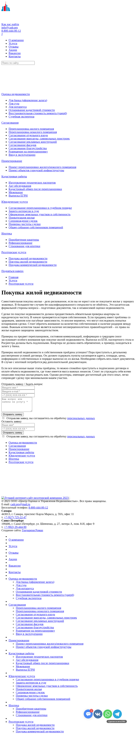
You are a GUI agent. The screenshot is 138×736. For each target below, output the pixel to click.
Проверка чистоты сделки (25, 224)
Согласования (10, 122)
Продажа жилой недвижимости (28, 258)
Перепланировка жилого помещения (31, 128)
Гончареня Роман (32, 530)
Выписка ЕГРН (18, 195)
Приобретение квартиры (24, 239)
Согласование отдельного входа (28, 135)
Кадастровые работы (14, 176)
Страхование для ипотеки (24, 246)
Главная (13, 277)
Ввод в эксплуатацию (22, 154)
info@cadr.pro (9, 27)
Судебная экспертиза (21, 116)
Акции (13, 49)
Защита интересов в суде (24, 211)
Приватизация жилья (21, 217)
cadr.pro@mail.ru (20, 504)
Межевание (16, 192)
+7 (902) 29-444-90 (15, 527)
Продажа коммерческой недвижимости (33, 264)
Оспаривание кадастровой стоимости (32, 110)
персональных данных (81, 418)
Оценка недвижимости (15, 94)
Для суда (14, 103)
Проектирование (11, 160)
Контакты (15, 56)
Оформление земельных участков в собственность (39, 214)
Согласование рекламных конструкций (33, 141)
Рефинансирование (20, 242)
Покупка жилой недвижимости (28, 261)
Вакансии (15, 53)
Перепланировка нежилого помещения (33, 132)
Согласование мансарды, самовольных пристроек (39, 138)
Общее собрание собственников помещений (36, 227)
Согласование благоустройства (28, 148)
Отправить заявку (12, 414)
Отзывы (14, 46)
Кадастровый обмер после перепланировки (35, 189)
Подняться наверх (12, 271)
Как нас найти (10, 24)
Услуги (13, 43)
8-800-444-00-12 (11, 30)
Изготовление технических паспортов (32, 182)
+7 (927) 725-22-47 (15, 517)
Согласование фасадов (22, 145)
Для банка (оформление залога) (28, 100)
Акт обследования (20, 185)
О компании (16, 40)
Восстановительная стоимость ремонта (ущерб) (38, 113)
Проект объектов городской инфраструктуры (36, 170)
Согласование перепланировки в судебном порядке (40, 207)
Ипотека (6, 233)
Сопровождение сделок (23, 220)
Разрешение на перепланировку (28, 151)
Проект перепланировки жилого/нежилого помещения (42, 167)
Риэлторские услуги (13, 252)
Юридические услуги (14, 201)
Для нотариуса (18, 106)
